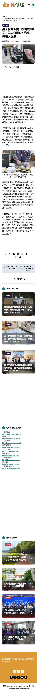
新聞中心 (21, 278)
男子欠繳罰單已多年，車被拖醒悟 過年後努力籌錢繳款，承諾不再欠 (18, 339)
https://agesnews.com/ (10, 451)
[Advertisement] (19, 81)
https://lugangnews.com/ (10, 456)
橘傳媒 (18, 671)
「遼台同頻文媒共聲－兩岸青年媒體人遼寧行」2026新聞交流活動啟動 (15, 612)
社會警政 (5, 25)
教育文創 (8, 571)
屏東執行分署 (27, 41)
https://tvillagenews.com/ (11, 468)
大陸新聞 (8, 544)
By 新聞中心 (5, 41)
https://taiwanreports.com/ (11, 434)
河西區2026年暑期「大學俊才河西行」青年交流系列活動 (15, 639)
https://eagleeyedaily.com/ (11, 439)
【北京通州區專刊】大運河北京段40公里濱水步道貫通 (15, 558)
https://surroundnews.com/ (11, 443)
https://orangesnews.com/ (11, 464)
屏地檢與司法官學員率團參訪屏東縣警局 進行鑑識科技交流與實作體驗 (18, 368)
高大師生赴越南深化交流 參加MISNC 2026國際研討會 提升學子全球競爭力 (15, 586)
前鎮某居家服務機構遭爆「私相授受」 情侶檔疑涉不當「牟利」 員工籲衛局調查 (18, 310)
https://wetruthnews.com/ (11, 447)
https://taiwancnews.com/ (11, 460)
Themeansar (24, 689)
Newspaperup (13, 689)
